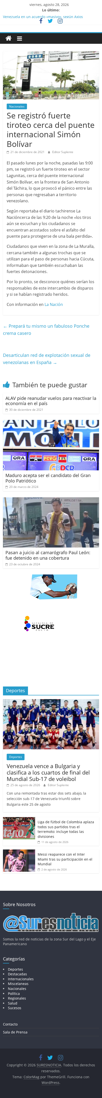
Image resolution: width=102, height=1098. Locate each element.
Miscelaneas (18, 983)
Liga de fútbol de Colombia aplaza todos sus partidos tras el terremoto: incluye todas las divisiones (66, 829)
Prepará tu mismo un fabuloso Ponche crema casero (46, 329)
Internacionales (21, 979)
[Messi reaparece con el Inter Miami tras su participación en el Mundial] (19, 852)
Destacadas (17, 974)
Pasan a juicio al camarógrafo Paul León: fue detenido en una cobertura (47, 555)
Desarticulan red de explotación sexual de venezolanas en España (46, 358)
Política (14, 993)
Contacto (10, 1024)
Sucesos (14, 1008)
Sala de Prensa (15, 1032)
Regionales (17, 998)
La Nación (54, 304)
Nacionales (17, 106)
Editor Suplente (62, 152)
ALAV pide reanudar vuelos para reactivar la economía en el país (50, 401)
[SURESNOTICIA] (8, 38)
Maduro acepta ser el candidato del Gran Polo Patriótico (48, 478)
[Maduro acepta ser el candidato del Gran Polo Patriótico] (51, 423)
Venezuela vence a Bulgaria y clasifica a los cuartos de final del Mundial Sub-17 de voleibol (48, 772)
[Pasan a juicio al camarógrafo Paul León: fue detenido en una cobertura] (51, 500)
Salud (12, 1003)
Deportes (15, 757)
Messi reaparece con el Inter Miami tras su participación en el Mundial (65, 859)
